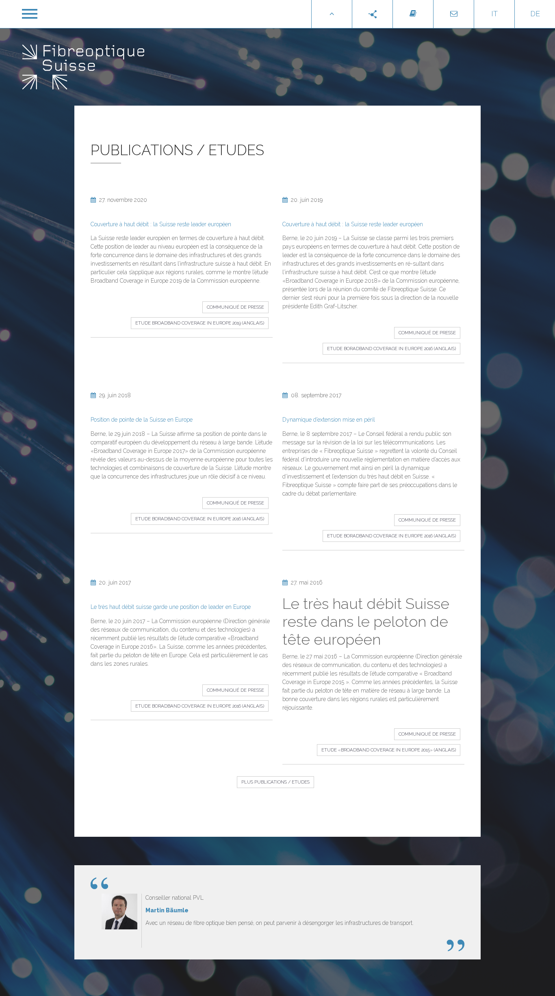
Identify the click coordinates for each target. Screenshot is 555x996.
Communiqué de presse (235, 307)
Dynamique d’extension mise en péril (328, 419)
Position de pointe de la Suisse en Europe (142, 419)
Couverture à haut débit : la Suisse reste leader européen (161, 224)
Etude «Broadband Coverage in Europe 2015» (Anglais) (388, 750)
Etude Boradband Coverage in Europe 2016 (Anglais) (391, 348)
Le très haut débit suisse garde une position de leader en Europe (171, 607)
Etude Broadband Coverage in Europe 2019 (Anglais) (199, 323)
